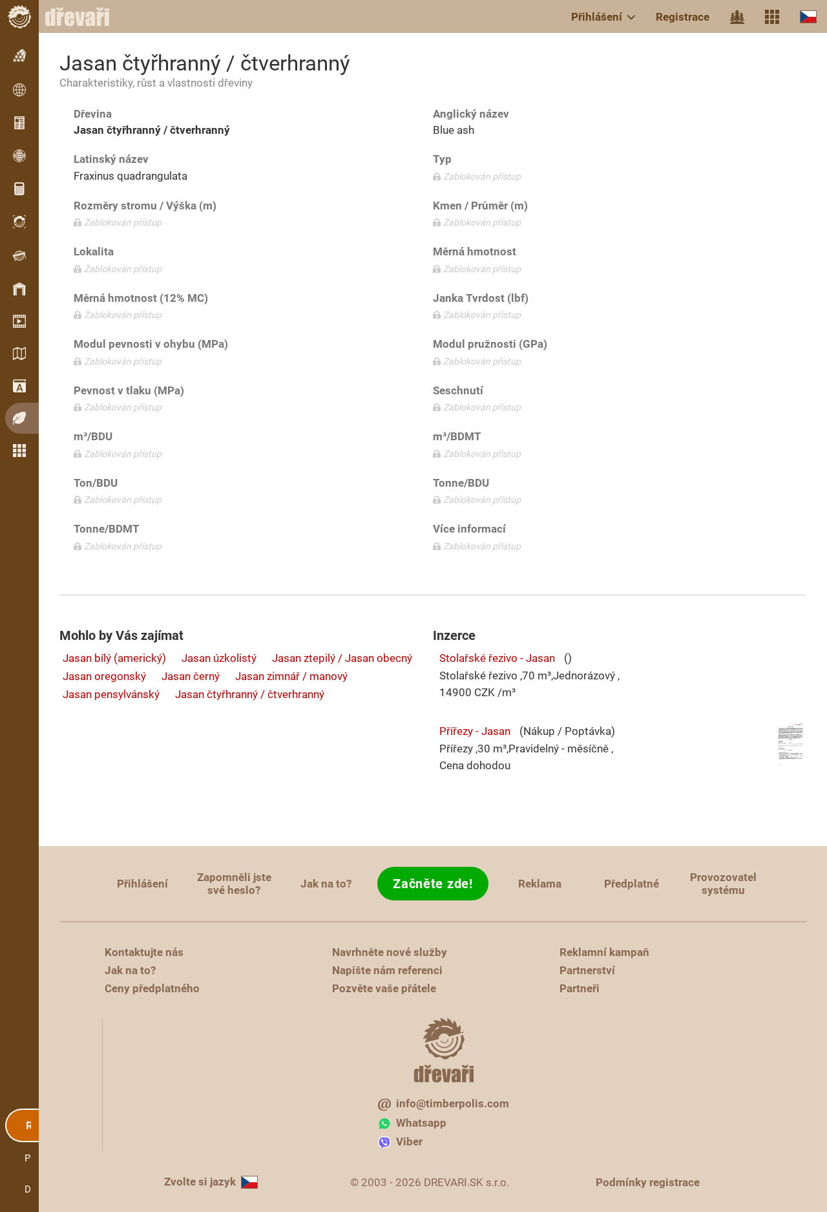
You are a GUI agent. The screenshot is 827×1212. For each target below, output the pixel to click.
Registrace (682, 16)
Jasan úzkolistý (219, 658)
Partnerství (587, 970)
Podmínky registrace (648, 1182)
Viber (409, 1141)
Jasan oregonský (104, 676)
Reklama (539, 883)
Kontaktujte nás (144, 952)
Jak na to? (325, 883)
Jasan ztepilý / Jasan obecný (342, 658)
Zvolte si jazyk (200, 1181)
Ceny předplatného (152, 988)
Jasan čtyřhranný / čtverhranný (249, 694)
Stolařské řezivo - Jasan (497, 658)
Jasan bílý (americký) (114, 658)
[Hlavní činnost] (737, 17)
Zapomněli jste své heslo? (234, 884)
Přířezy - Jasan (474, 731)
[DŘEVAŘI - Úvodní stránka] (84, 17)
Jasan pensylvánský (111, 694)
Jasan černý (191, 676)
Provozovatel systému (723, 884)
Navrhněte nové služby (389, 952)
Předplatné (631, 883)
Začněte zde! (432, 883)
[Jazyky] (808, 16)
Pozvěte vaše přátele (384, 988)
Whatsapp (421, 1122)
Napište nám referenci (387, 970)
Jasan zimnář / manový (291, 676)
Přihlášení (596, 16)
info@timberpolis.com (452, 1103)
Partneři (580, 988)
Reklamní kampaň (604, 952)
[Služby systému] (772, 17)
